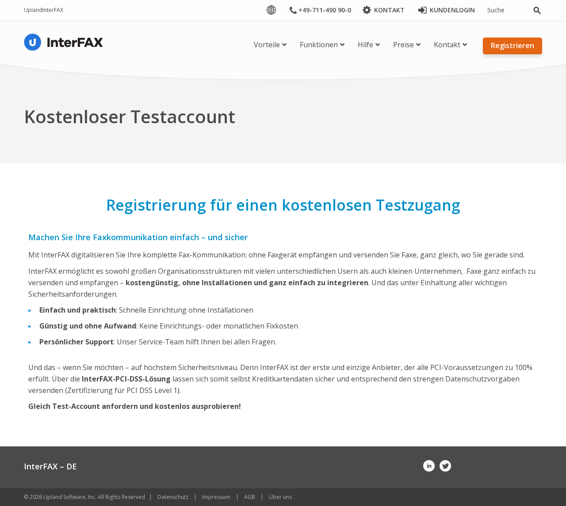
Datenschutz (172, 497)
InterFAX (52, 10)
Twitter (445, 466)
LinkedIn (429, 466)
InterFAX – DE (50, 466)
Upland (33, 10)
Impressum (216, 497)
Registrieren (512, 45)
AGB (249, 497)
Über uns (280, 497)
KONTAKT (389, 10)
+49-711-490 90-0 (324, 10)
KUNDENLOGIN (452, 10)
